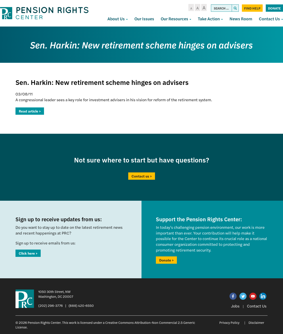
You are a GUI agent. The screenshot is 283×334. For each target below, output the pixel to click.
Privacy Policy (229, 322)
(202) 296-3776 (50, 305)
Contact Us (256, 306)
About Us (116, 19)
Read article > (30, 111)
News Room (240, 19)
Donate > (166, 260)
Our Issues (144, 19)
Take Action (209, 19)
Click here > (28, 253)
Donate (274, 8)
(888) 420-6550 (81, 305)
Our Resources (175, 19)
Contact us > (142, 176)
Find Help (252, 8)
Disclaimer (256, 322)
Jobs (235, 306)
